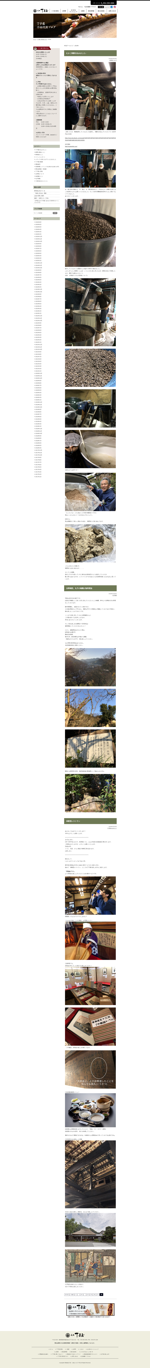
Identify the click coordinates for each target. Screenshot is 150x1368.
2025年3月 (38, 258)
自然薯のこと (39, 176)
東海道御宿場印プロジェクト (90, 1354)
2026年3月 (38, 231)
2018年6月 (38, 443)
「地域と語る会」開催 (40, 193)
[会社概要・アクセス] (90, 7)
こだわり (81, 1349)
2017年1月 (38, 476)
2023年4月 (38, 306)
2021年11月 (39, 347)
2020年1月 (38, 400)
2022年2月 (38, 339)
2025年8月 (38, 246)
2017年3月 (38, 472)
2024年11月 (39, 265)
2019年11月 (39, 404)
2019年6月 (38, 416)
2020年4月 (38, 392)
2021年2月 (38, 368)
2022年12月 (39, 315)
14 (87, 1294)
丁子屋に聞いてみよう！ (57, 1354)
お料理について (40, 174)
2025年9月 (38, 243)
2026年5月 (38, 227)
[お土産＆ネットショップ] (73, 11)
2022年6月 (38, 330)
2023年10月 (39, 291)
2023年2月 (38, 311)
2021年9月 (38, 351)
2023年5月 (38, 303)
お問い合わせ (75, 1356)
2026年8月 (38, 222)
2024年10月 (39, 267)
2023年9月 (38, 294)
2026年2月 (38, 234)
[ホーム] (80, 7)
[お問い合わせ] (112, 11)
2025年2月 (38, 260)
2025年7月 (38, 248)
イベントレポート (40, 157)
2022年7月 (38, 327)
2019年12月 (39, 402)
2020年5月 (38, 390)
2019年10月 (39, 407)
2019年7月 (38, 414)
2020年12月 (39, 373)
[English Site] (107, 7)
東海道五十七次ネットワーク (73, 1354)
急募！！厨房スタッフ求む (41, 198)
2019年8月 (38, 412)
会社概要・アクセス (86, 1356)
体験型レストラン (73, 821)
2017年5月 (38, 467)
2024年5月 (38, 279)
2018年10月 (39, 433)
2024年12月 (39, 263)
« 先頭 (71, 1294)
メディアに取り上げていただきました (46, 159)
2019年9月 (38, 409)
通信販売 (38, 164)
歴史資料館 (64, 1351)
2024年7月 (38, 275)
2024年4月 (38, 282)
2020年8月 (38, 383)
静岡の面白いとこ (40, 152)
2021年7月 (38, 356)
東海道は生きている (39, 190)
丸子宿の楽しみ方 (105, 1354)
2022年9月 (38, 323)
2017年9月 (38, 457)
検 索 (55, 213)
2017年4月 (38, 469)
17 (97, 1294)
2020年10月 (39, 378)
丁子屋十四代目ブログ (63, 1356)
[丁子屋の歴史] (55, 11)
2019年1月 (38, 426)
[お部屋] (83, 11)
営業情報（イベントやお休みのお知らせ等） (48, 166)
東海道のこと (39, 154)
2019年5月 (38, 419)
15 (91, 1294)
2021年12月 (39, 344)
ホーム (51, 1349)
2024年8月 (38, 272)
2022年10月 (39, 320)
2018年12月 (39, 428)
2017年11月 (39, 452)
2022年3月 (38, 337)
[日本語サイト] (101, 7)
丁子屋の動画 (39, 161)
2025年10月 (39, 241)
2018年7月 (38, 440)
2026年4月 (38, 229)
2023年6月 (38, 301)
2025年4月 (38, 255)
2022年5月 (38, 332)
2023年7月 (38, 299)
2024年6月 (38, 277)
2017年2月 (38, 474)
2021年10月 (39, 349)
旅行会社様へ (74, 1351)
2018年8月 (38, 438)
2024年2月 (38, 287)
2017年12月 (39, 450)
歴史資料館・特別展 (41, 169)
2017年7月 (38, 462)
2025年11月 (39, 239)
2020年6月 (38, 388)
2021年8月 (38, 354)
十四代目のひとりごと (42, 181)
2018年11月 (39, 431)
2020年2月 (38, 397)
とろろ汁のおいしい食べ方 (86, 1351)
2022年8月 (38, 325)
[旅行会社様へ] (101, 11)
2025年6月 (38, 251)
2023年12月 (39, 289)
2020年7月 (38, 385)
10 (81, 1294)
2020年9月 (38, 380)
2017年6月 (38, 464)
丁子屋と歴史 (39, 171)
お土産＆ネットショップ (92, 1349)
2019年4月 (38, 421)
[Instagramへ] (115, 7)
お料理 (74, 1349)
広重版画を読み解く (43, 1354)
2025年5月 (38, 253)
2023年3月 (38, 308)
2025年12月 (39, 236)
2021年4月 (38, 363)
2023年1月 (38, 313)
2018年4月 (38, 448)
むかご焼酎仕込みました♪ (76, 53)
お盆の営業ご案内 (39, 195)
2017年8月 (38, 460)
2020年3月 (38, 395)
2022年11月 (39, 318)
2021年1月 (38, 371)
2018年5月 (38, 445)
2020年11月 (39, 376)
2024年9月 (38, 270)
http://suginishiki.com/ (71, 146)
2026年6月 (38, 224)
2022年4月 (38, 335)
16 (94, 1294)
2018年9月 (38, 436)
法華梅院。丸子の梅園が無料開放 (79, 588)
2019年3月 (38, 424)
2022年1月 (38, 342)
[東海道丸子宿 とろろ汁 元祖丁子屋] (40, 12)
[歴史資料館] (91, 11)
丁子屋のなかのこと (41, 149)
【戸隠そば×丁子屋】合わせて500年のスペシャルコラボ (46, 201)
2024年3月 (38, 284)
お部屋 (57, 1351)
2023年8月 (38, 296)
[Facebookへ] (112, 7)
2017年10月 (39, 455)
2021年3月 (38, 366)
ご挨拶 (67, 1349)
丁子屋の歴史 (59, 1349)
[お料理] (64, 11)
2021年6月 (38, 359)
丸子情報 (38, 178)
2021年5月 (38, 361)
